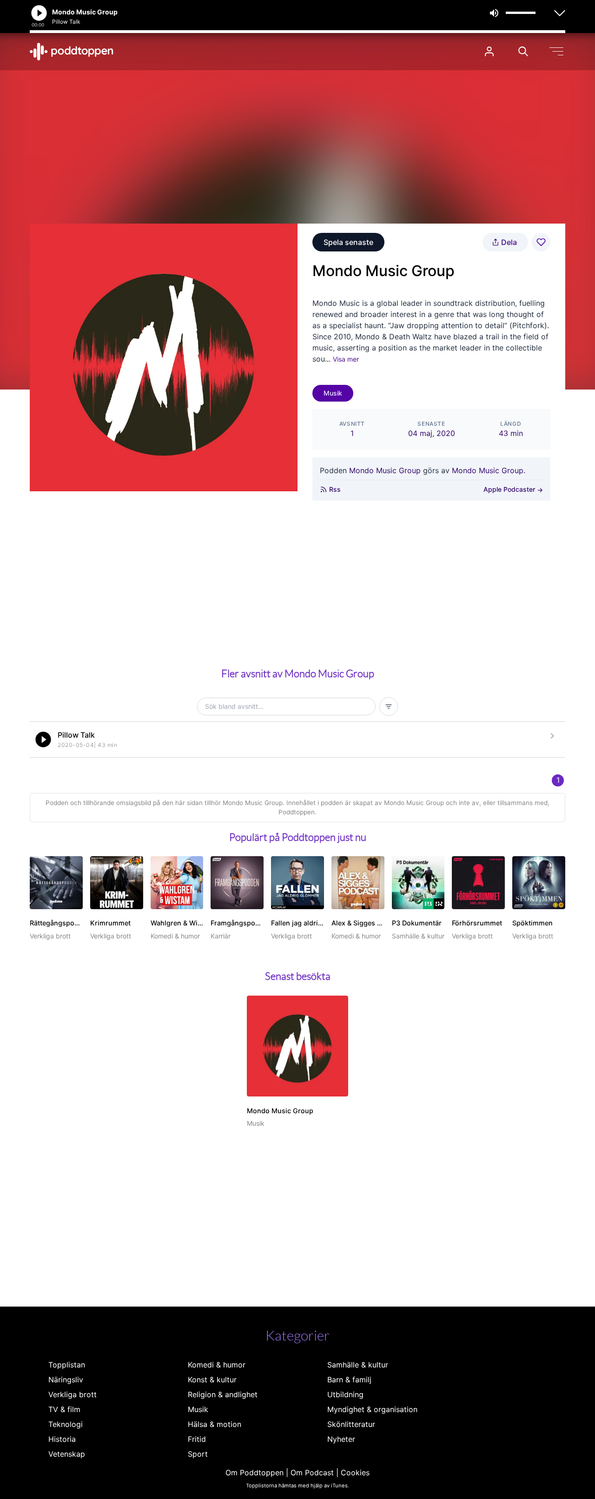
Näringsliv (65, 1379)
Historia (62, 1439)
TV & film (64, 1409)
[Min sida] (489, 51)
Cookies (355, 1472)
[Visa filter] (388, 706)
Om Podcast (312, 1472)
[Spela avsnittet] (43, 739)
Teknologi (65, 1424)
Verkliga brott (72, 1394)
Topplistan (66, 1364)
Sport (198, 1454)
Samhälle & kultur (357, 1364)
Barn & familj (349, 1379)
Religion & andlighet (223, 1394)
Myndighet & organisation (372, 1409)
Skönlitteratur (351, 1424)
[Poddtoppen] (71, 51)
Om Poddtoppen (254, 1472)
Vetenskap (66, 1454)
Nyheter (341, 1439)
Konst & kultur (212, 1379)
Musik (333, 393)
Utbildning (345, 1394)
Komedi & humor (216, 1364)
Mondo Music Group (385, 470)
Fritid (197, 1439)
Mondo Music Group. (488, 470)
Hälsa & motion (214, 1424)
